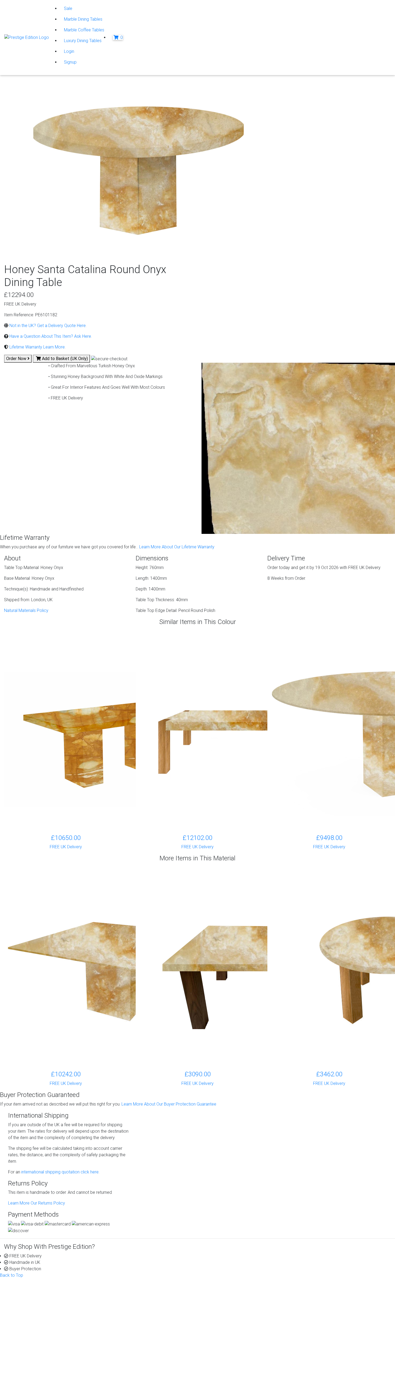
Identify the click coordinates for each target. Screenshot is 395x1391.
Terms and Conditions (39, 1374)
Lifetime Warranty (228, 1299)
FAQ (216, 1312)
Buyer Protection (228, 1293)
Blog (315, 1293)
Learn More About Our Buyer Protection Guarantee (168, 1104)
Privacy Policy (32, 1355)
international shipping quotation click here (59, 1172)
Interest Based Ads (37, 1368)
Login (69, 51)
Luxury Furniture (128, 1344)
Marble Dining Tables (83, 19)
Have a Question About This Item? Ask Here (49, 336)
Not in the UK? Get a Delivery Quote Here (47, 325)
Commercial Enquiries (232, 1306)
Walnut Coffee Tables (134, 1338)
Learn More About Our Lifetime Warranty (176, 546)
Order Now (16, 358)
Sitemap (26, 1381)
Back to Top (11, 1275)
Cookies (26, 1361)
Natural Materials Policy (26, 610)
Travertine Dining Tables (136, 1325)
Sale (68, 8)
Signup (70, 62)
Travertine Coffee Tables (137, 1319)
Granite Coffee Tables (134, 1293)
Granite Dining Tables (133, 1299)
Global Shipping (226, 1319)
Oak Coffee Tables (131, 1331)
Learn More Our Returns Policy (36, 1203)
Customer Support (32, 1299)
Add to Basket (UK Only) (64, 358)
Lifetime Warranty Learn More (36, 347)
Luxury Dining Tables (83, 40)
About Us (23, 1293)
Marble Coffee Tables (84, 29)
